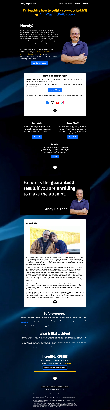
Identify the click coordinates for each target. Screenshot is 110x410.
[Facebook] (47, 102)
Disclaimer (60, 386)
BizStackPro (68, 3)
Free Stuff (85, 3)
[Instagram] (52, 102)
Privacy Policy (45, 386)
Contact (60, 3)
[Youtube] (57, 102)
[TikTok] (62, 102)
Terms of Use (53, 386)
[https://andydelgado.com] (28, 3)
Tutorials (77, 3)
